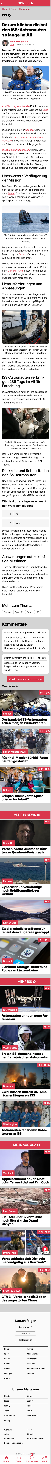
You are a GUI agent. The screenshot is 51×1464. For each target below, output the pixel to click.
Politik (30, 1349)
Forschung (24, 9)
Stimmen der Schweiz (36, 1368)
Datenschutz (10, 1438)
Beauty (7, 1420)
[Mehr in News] (25, 815)
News (13, 9)
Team (29, 1430)
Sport (6, 1354)
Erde (45, 109)
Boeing (11, 193)
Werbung (8, 1430)
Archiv (7, 1378)
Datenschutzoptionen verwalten (14, 1443)
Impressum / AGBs (35, 1438)
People (7, 1359)
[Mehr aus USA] (25, 1145)
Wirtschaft (31, 1359)
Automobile (9, 1415)
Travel (30, 1411)
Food (29, 1406)
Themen (30, 1373)
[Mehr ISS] (25, 981)
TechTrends (32, 1415)
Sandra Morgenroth (19, 41)
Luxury (30, 1401)
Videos (7, 1363)
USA (12, 44)
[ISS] (25, 15)
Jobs (6, 1434)
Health (7, 1396)
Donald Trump (16, 270)
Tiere (6, 1411)
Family (7, 1406)
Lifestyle (8, 1373)
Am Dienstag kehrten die (16, 106)
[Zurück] (1, 3)
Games (7, 1368)
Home (5, 9)
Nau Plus (31, 1363)
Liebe (6, 1401)
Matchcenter (32, 1354)
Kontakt (30, 1434)
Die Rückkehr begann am (16, 149)
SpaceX (29, 129)
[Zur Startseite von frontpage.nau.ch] (25, 3)
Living (30, 1396)
